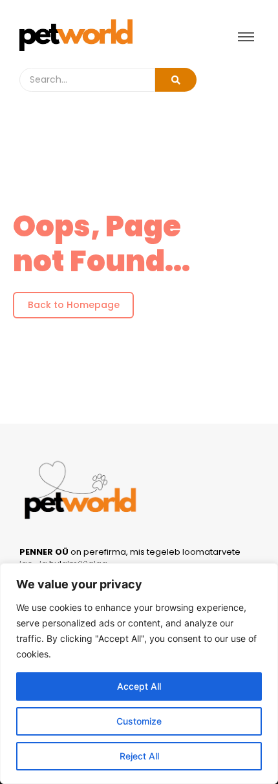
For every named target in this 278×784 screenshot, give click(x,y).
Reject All (139, 755)
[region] (139, 673)
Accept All (139, 686)
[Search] (176, 80)
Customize (139, 721)
